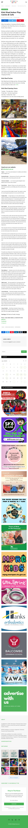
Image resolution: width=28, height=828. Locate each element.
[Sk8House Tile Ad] (14, 430)
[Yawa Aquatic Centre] (14, 672)
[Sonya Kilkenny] (14, 403)
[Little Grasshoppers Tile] (14, 537)
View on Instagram (14, 777)
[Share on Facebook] (5, 20)
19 (17, 374)
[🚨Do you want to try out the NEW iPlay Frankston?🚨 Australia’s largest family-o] (14, 762)
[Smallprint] (14, 591)
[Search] (26, 2)
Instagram (3, 323)
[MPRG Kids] (14, 564)
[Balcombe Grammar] (14, 645)
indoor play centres (9, 327)
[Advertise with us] (14, 699)
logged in (10, 341)
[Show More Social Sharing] (25, 20)
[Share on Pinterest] (20, 20)
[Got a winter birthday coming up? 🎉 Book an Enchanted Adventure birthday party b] (23, 762)
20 (21, 374)
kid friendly (17, 327)
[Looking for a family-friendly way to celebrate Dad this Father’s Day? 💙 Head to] (14, 754)
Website (3, 319)
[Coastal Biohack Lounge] (14, 483)
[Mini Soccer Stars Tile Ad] (14, 510)
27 (21, 378)
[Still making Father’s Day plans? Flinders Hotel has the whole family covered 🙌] (5, 754)
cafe (3, 327)
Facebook (3, 321)
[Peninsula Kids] (14, 2)
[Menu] (2, 2)
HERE (16, 84)
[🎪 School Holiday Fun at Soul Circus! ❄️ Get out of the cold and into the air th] (23, 771)
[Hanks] (14, 618)
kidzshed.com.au (8, 169)
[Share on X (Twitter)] (12, 20)
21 (24, 374)
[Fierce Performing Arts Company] (14, 456)
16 (6, 374)
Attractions (4, 9)
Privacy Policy (12, 808)
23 (6, 378)
